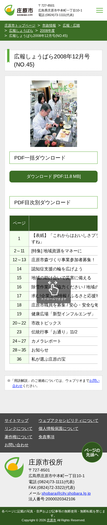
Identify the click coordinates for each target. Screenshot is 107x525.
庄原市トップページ (20, 25)
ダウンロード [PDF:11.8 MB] (54, 176)
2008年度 (47, 31)
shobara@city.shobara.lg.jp (66, 493)
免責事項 (46, 437)
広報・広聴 (71, 25)
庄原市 (51, 520)
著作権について (19, 437)
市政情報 (49, 25)
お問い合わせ (17, 445)
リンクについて (19, 428)
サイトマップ (17, 420)
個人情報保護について (58, 428)
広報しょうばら (21, 31)
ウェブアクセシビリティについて (68, 420)
